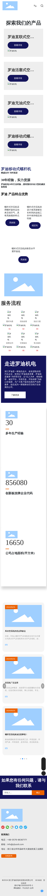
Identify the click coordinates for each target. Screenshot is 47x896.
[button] (20, 758)
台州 (31, 888)
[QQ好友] (16, 827)
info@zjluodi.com (15, 844)
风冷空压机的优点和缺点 (15, 631)
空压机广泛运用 (11, 683)
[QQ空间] (21, 827)
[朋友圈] (12, 827)
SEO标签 (38, 880)
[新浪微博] (3, 827)
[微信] (7, 827)
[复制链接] (25, 827)
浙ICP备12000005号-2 (23, 885)
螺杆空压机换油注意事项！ (16, 734)
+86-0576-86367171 (17, 839)
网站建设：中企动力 (21, 888)
